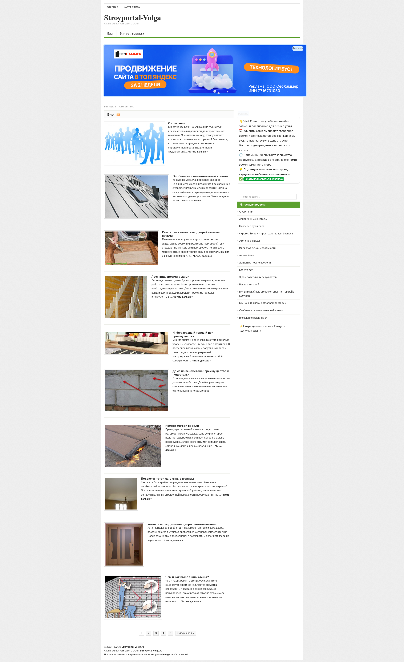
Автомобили (246, 255)
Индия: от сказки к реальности (257, 248)
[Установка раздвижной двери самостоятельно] (124, 544)
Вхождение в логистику (253, 317)
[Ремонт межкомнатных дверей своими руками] (131, 248)
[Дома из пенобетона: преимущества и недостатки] (136, 390)
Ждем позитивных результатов (257, 277)
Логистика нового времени (255, 262)
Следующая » (185, 633)
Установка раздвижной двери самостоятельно (182, 524)
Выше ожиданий (249, 284)
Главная (112, 7)
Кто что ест (246, 270)
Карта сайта (132, 7)
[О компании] (134, 144)
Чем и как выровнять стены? (187, 577)
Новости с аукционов (251, 226)
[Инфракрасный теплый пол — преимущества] (136, 343)
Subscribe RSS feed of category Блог (118, 114)
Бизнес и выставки (132, 33)
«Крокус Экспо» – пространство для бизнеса (266, 233)
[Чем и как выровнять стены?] (133, 597)
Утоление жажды (249, 240)
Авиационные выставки (253, 219)
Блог (110, 33)
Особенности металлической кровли (200, 176)
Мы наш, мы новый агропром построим (262, 303)
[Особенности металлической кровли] (136, 196)
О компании (177, 123)
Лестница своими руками (170, 276)
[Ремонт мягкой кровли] (133, 446)
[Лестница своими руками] (126, 297)
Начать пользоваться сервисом (264, 179)
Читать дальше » (198, 151)
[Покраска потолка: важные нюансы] (121, 494)
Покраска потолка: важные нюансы (167, 478)
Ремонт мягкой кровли (182, 425)
